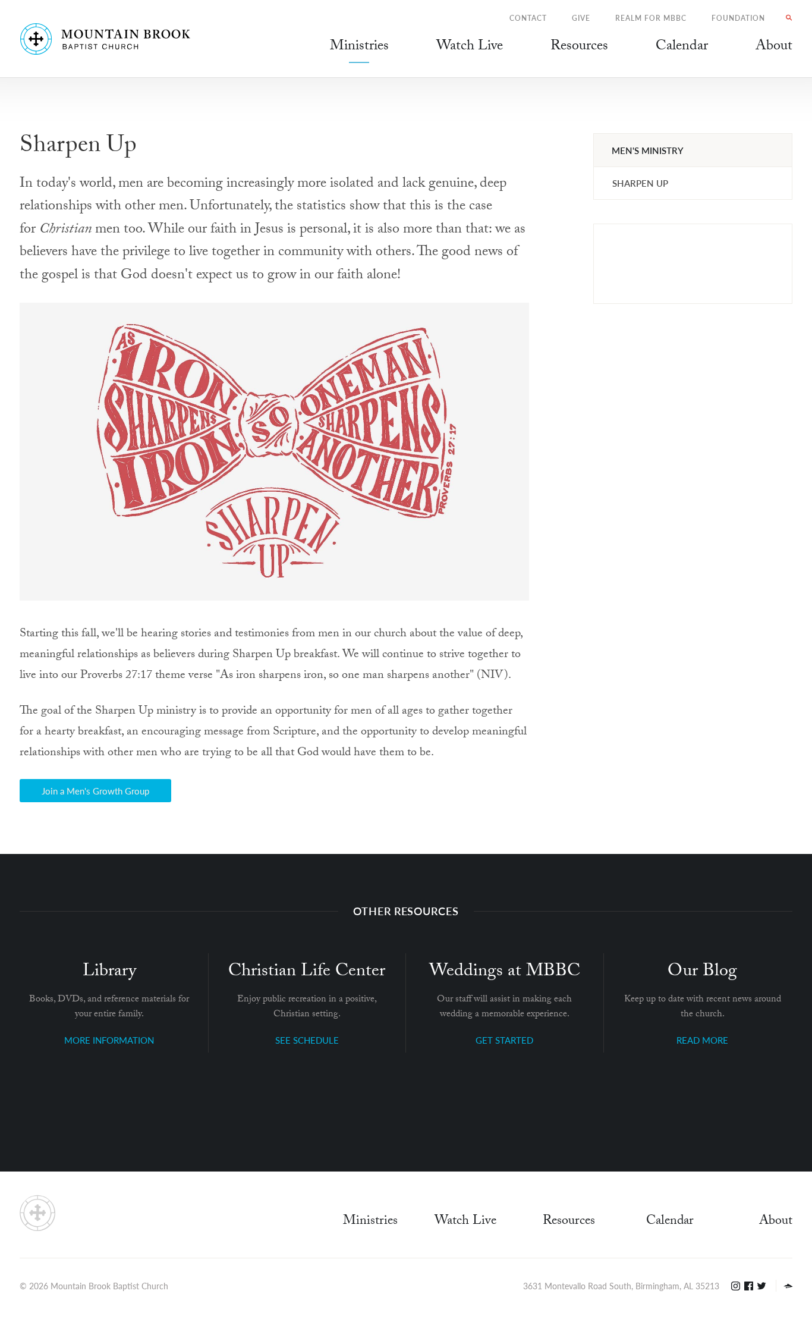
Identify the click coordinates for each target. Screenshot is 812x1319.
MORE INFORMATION (109, 1040)
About (775, 1222)
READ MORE (702, 1040)
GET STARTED (504, 1040)
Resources (569, 1222)
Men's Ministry (648, 150)
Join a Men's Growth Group (95, 790)
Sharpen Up (640, 183)
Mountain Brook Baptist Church (109, 1286)
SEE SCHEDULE (307, 1040)
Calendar (670, 1222)
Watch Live (469, 47)
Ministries (370, 1222)
